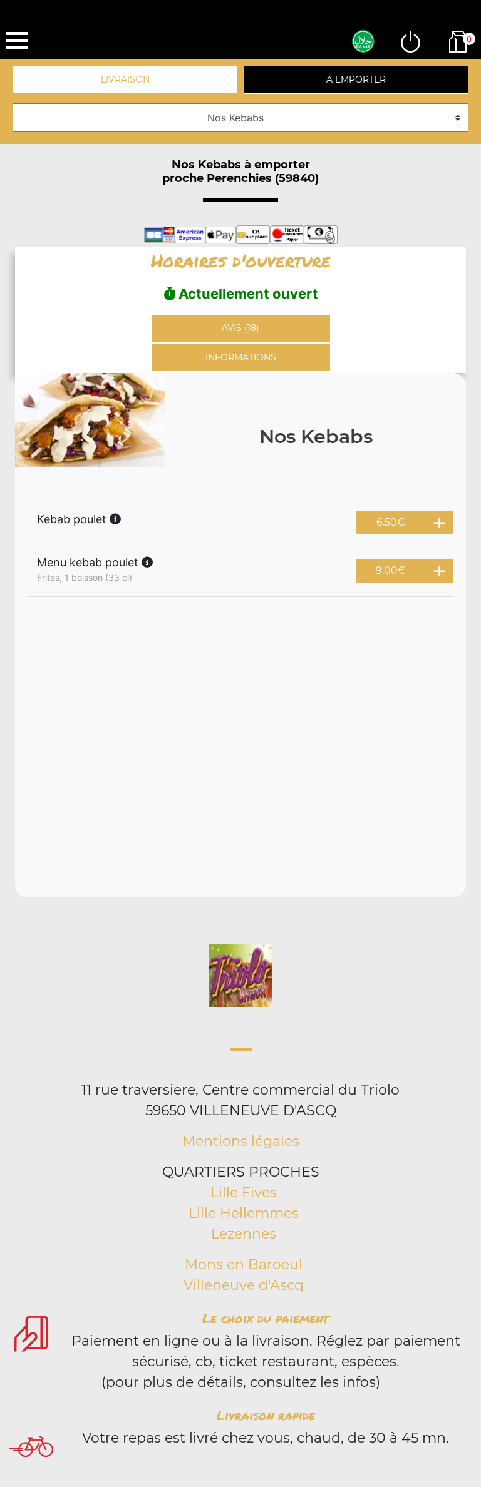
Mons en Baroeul (244, 1264)
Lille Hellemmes (244, 1213)
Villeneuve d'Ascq (244, 1285)
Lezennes (243, 1233)
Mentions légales (240, 1141)
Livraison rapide (266, 1415)
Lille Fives (243, 1192)
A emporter (356, 79)
